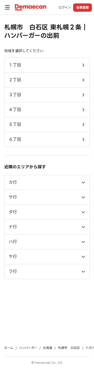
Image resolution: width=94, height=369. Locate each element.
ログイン (64, 7)
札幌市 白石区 (69, 348)
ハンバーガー (28, 348)
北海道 (47, 348)
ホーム (8, 348)
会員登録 (82, 7)
